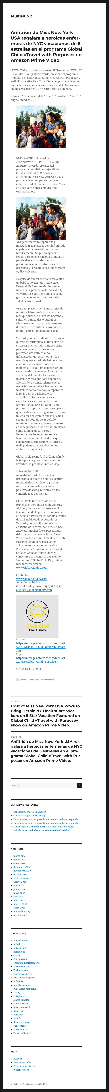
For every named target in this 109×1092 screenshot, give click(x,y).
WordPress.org (21, 1069)
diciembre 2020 (21, 867)
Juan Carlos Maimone (24, 988)
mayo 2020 (19, 893)
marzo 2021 (19, 856)
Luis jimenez (20, 996)
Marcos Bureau (21, 1003)
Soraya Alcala (20, 1029)
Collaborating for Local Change (29, 812)
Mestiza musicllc (22, 1007)
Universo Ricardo (22, 1033)
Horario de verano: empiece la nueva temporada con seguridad (46, 819)
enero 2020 (19, 907)
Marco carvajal (21, 1000)
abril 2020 (18, 896)
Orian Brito (19, 1011)
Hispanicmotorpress (24, 977)
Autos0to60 (19, 948)
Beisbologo (19, 951)
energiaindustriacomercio (27, 963)
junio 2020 (19, 889)
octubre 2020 (20, 874)
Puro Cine (18, 1014)
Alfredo (17, 944)
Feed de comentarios (24, 1066)
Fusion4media (47, 680)
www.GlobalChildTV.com (31, 567)
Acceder (17, 1058)
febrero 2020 (20, 904)
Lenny (16, 992)
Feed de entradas (22, 1062)
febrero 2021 (20, 859)
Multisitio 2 (21, 16)
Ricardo (17, 1018)
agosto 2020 (19, 881)
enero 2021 (19, 863)
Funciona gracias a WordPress (35, 1084)
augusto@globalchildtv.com (34, 589)
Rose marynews (21, 1022)
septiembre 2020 (22, 878)
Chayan (17, 955)
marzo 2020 (19, 900)
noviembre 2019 (21, 911)
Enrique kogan (21, 966)
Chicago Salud (20, 959)
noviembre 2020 (22, 870)
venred (23, 680)
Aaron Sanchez (21, 940)
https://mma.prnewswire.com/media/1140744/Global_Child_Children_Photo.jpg (41, 647)
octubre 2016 (20, 915)
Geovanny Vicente (23, 974)
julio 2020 (18, 885)
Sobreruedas (20, 1025)
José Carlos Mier (21, 985)
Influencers (19, 981)
